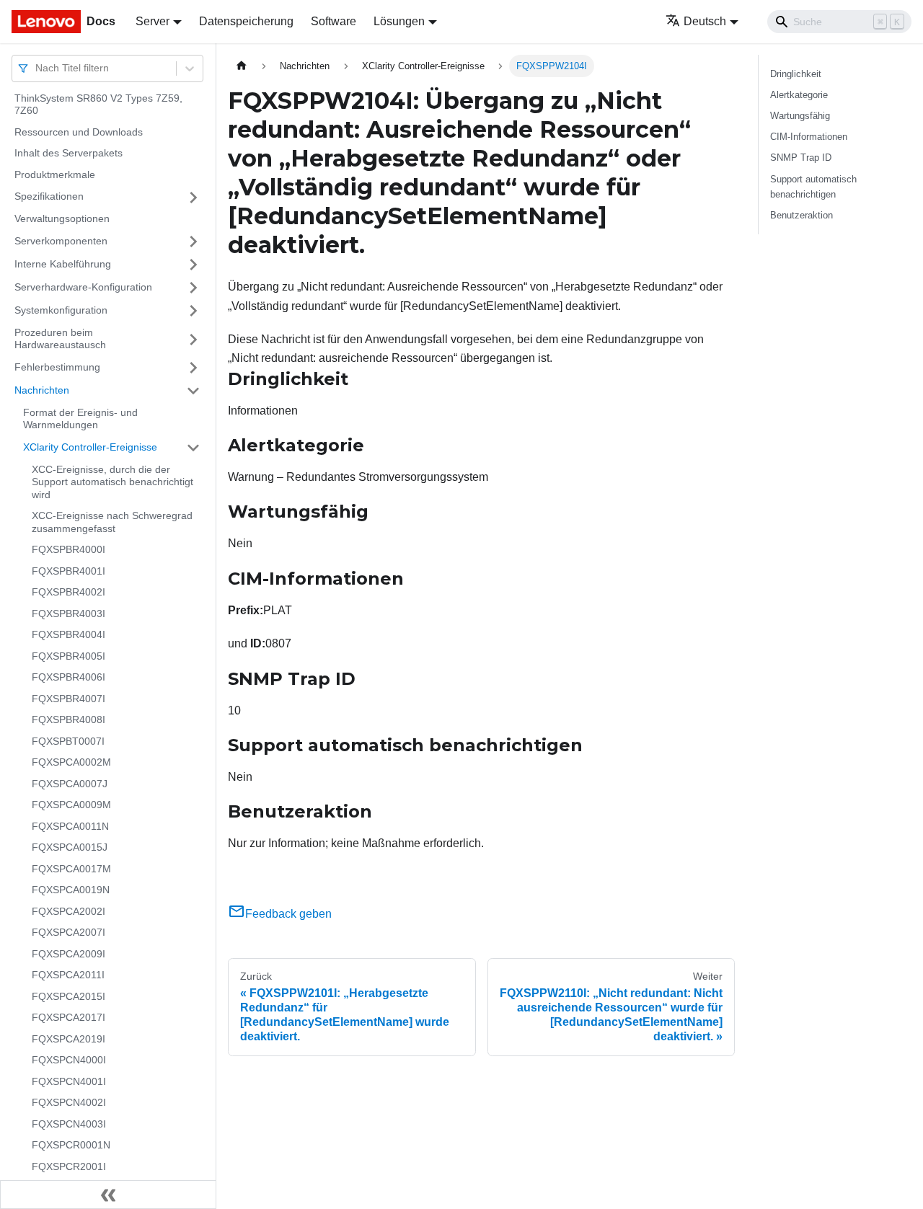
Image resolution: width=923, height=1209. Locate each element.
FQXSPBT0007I (68, 741)
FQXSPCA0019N (71, 890)
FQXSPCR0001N (71, 1145)
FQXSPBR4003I (68, 613)
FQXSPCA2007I (68, 933)
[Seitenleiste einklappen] (108, 1194)
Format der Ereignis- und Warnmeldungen (80, 419)
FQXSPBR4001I (68, 571)
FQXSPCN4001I (69, 1081)
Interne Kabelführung (62, 264)
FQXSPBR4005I (68, 656)
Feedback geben (288, 914)
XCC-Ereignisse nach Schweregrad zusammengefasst (112, 522)
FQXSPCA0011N (70, 826)
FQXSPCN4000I (69, 1060)
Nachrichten (41, 390)
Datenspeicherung (246, 21)
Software (333, 21)
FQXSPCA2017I (68, 1018)
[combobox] (36, 68)
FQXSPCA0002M (71, 763)
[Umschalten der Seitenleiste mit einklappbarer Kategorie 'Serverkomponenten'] (193, 241)
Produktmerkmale (54, 174)
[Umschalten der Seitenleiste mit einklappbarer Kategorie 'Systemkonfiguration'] (193, 310)
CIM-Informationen (808, 136)
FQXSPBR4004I (68, 635)
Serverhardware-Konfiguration (83, 287)
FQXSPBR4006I (68, 677)
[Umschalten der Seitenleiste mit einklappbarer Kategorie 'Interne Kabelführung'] (193, 264)
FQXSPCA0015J (69, 848)
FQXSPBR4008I (68, 720)
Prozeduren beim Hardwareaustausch (60, 339)
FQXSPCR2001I (69, 1166)
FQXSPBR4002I (68, 592)
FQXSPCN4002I (69, 1103)
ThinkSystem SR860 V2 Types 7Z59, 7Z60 (98, 104)
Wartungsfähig (800, 115)
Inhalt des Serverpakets (68, 153)
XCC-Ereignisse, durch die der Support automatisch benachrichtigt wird (112, 482)
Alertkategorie (799, 94)
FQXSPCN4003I (69, 1124)
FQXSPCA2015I (68, 996)
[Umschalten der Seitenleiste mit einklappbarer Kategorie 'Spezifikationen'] (193, 197)
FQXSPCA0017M (71, 868)
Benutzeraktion (801, 215)
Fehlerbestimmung (57, 367)
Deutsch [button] (705, 21)
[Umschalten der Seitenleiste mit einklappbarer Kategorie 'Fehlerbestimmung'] (193, 367)
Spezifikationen (49, 197)
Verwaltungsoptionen (62, 219)
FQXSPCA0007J (69, 783)
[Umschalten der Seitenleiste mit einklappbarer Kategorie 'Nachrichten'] (193, 390)
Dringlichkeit (795, 73)
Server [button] (152, 21)
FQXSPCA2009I (68, 954)
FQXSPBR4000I (68, 550)
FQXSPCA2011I (68, 975)
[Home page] (241, 66)
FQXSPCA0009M (71, 805)
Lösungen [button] (399, 21)
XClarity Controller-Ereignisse (90, 447)
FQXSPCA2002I (68, 911)
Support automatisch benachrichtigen (813, 187)
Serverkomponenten (60, 241)
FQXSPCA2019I (68, 1039)
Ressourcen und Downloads (78, 132)
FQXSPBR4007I (68, 698)
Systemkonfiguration (60, 310)
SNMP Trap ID (800, 157)
